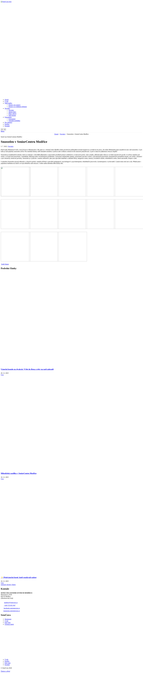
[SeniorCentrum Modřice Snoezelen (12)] (15, 261)
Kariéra (7, 661)
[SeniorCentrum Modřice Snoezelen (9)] (72, 228)
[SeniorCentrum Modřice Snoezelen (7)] (15, 228)
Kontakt (7, 665)
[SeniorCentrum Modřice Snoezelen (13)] (44, 261)
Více (2, 375)
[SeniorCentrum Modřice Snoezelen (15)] (72, 261)
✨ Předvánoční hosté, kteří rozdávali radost (18, 577)
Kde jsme (8, 622)
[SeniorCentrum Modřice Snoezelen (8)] (44, 228)
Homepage (8, 619)
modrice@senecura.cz (11, 602)
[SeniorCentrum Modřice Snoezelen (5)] (100, 196)
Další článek (5, 264)
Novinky (62, 134)
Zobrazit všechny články (8, 584)
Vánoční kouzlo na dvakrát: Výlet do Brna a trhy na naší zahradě (27, 369)
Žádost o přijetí (5, 671)
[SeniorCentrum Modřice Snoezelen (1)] (15, 195)
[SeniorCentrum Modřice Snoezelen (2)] (44, 196)
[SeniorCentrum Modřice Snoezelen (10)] (100, 228)
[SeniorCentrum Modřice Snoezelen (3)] (72, 196)
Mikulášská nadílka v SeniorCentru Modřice (18, 473)
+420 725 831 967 (9, 605)
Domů (56, 134)
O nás (6, 621)
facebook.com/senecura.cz (12, 608)
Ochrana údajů (9, 624)
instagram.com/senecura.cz (11, 611)
